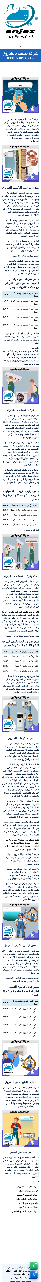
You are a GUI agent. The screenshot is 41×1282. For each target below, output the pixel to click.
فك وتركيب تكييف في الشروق (25, 612)
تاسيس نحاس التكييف (28, 1203)
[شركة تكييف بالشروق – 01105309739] (20, 95)
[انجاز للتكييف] (20, 21)
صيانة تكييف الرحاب (13, 1219)
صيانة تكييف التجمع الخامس (25, 1211)
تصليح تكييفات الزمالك (20, 1226)
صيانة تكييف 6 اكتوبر (28, 1207)
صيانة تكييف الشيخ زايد (27, 1199)
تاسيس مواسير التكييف (24, 1277)
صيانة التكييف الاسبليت (27, 1195)
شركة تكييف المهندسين (28, 1223)
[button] (34, 1265)
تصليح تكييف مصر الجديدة (21, 1235)
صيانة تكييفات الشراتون (28, 1216)
